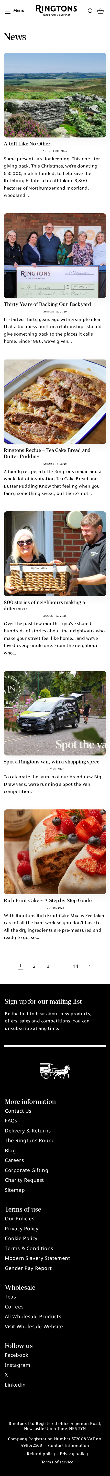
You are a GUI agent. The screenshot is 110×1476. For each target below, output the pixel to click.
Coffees (14, 1306)
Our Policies (19, 1218)
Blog (10, 1150)
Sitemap (15, 1190)
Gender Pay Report (28, 1268)
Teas (10, 1296)
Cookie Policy (21, 1238)
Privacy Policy (21, 1228)
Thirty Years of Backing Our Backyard (47, 304)
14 (75, 966)
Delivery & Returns (28, 1130)
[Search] (90, 11)
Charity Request (24, 1180)
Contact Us (18, 1111)
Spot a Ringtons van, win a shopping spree (52, 761)
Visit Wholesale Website (34, 1326)
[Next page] (89, 966)
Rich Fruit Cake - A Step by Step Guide (48, 900)
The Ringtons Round (30, 1140)
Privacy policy (74, 1454)
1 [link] (20, 966)
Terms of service (57, 1462)
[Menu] (7, 11)
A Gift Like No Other (27, 143)
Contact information (68, 1446)
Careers (14, 1160)
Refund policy (41, 1454)
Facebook (16, 1355)
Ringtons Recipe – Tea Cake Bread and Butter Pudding (47, 453)
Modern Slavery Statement (37, 1258)
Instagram (17, 1365)
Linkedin (15, 1384)
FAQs (11, 1120)
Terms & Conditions (29, 1248)
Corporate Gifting (26, 1170)
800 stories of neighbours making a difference (44, 605)
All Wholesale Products (33, 1316)
